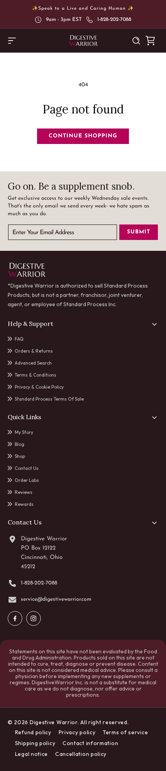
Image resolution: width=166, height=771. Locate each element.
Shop (20, 456)
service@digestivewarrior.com (56, 599)
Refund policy (33, 732)
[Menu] (12, 41)
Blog (19, 444)
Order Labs (27, 480)
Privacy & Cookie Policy (39, 387)
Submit (138, 232)
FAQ (19, 339)
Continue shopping (83, 136)
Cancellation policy (81, 753)
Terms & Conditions (35, 375)
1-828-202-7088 (114, 19)
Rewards (24, 504)
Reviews (23, 492)
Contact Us (27, 468)
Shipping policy (35, 743)
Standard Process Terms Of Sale (49, 399)
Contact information (90, 743)
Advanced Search (33, 363)
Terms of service (125, 732)
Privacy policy (77, 732)
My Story (24, 432)
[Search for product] (136, 41)
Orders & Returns (34, 351)
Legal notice (31, 753)
